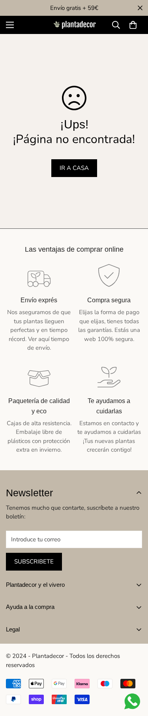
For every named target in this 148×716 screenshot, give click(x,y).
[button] (133, 25)
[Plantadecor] (74, 25)
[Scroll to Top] (134, 674)
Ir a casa (74, 168)
